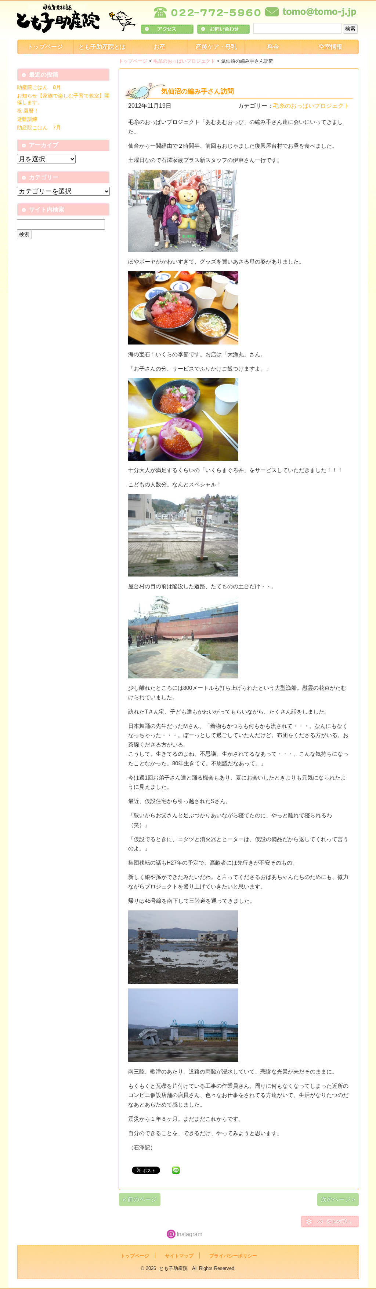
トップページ (45, 47)
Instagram (189, 1234)
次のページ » (338, 1199)
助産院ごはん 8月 (39, 87)
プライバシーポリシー (233, 1256)
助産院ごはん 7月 (39, 127)
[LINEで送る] (176, 1170)
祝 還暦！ (28, 111)
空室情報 (330, 47)
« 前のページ (140, 1199)
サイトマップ (179, 1256)
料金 (273, 47)
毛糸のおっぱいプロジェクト (184, 61)
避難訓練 (27, 119)
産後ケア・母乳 (216, 47)
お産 (159, 47)
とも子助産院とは (102, 47)
